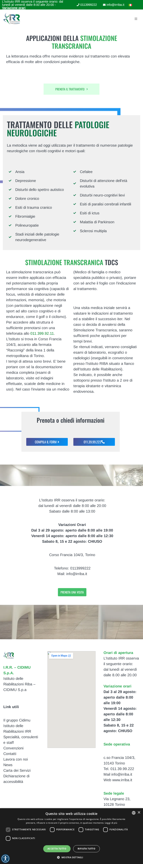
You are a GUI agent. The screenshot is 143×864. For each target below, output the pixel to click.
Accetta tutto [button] (56, 848)
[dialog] (71, 836)
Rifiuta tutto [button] (86, 848)
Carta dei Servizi (17, 770)
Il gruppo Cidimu (16, 720)
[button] (71, 857)
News (7, 765)
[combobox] (134, 813)
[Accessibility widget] (5, 858)
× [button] (138, 812)
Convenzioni (13, 748)
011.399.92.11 (42, 333)
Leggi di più (111, 822)
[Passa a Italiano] (129, 5)
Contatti (9, 754)
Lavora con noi (15, 759)
